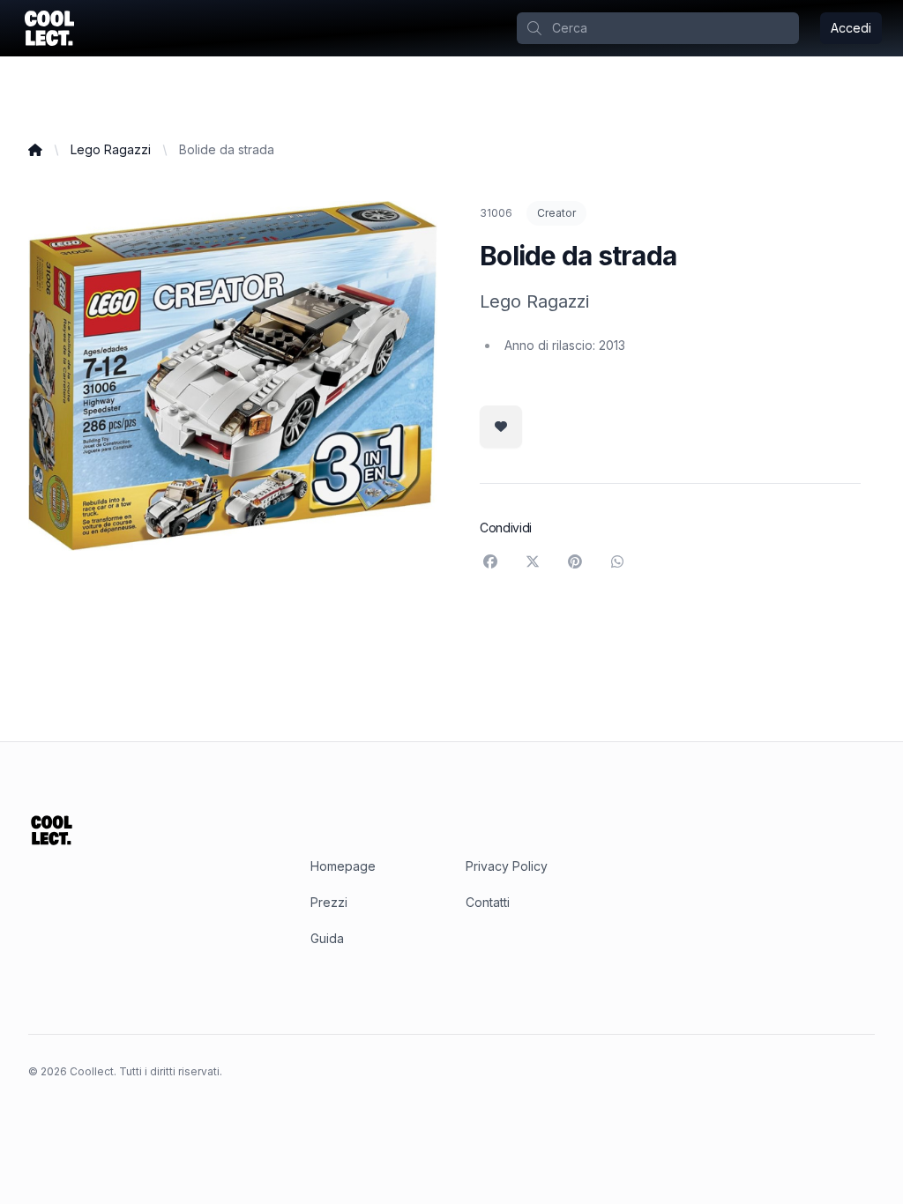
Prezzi (328, 902)
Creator (556, 212)
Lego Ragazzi (111, 149)
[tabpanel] (232, 376)
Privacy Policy (507, 865)
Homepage (343, 865)
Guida (327, 938)
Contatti (488, 902)
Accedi (851, 27)
